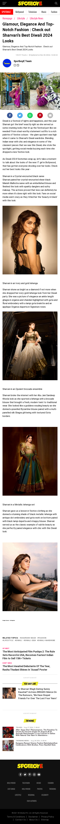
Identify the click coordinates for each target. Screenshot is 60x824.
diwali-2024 (30, 640)
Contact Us (20, 820)
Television (32, 12)
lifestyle (8, 640)
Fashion (54, 12)
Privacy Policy (47, 817)
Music (43, 12)
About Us (33, 820)
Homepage (7, 18)
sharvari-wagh (28, 638)
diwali (19, 640)
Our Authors (32, 801)
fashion (42, 638)
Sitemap (45, 820)
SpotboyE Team (23, 61)
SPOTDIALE (6, 12)
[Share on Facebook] (10, 116)
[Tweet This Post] (20, 116)
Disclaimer (33, 817)
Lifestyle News (36, 18)
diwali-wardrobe (46, 640)
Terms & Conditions (16, 817)
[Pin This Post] (40, 116)
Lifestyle (21, 18)
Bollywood (19, 12)
